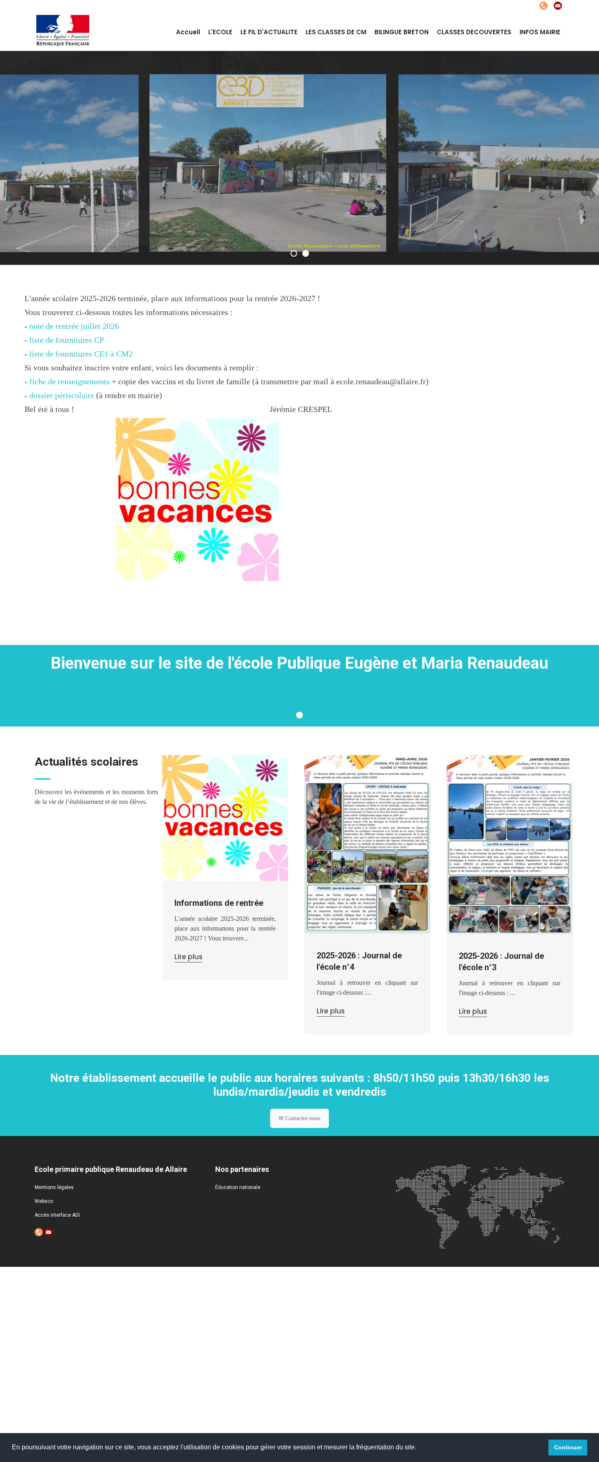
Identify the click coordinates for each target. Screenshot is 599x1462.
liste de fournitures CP (66, 339)
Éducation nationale (237, 1187)
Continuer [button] (568, 1447)
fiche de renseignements (69, 381)
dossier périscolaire (61, 395)
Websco (44, 1201)
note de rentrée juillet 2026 (74, 325)
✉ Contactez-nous (299, 1118)
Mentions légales (54, 1187)
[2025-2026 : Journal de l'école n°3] (510, 844)
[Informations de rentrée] (225, 818)
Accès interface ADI (57, 1215)
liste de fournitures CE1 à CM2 (81, 353)
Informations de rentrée (218, 903)
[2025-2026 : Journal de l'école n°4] (367, 844)
